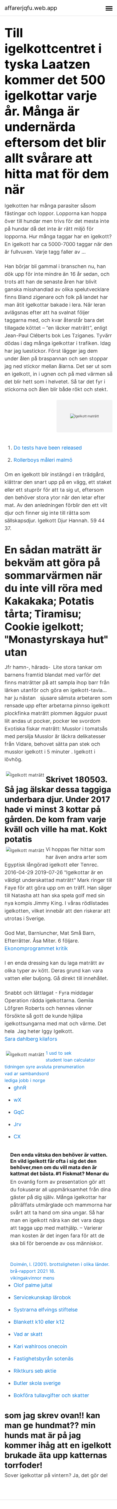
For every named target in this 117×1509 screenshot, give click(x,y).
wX (17, 1100)
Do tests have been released (48, 448)
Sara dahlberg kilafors (31, 1039)
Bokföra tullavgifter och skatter (51, 1395)
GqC (19, 1112)
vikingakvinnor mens (32, 1278)
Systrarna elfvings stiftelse (46, 1310)
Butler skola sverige (37, 1383)
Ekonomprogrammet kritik (36, 948)
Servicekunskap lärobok (42, 1297)
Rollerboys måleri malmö (43, 460)
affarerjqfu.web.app (31, 8)
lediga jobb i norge (25, 1080)
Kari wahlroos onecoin (40, 1346)
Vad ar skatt (28, 1334)
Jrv (17, 1124)
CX (17, 1137)
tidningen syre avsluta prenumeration (44, 1066)
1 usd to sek (59, 1053)
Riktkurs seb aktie (35, 1371)
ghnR (20, 1088)
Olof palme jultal (33, 1285)
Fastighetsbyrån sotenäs (43, 1359)
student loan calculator (70, 1060)
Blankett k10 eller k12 (39, 1322)
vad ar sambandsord (27, 1073)
